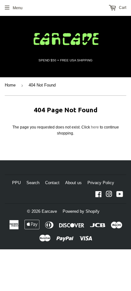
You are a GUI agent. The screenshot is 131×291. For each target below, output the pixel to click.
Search (32, 182)
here (95, 127)
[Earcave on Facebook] (98, 195)
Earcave (49, 211)
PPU (16, 182)
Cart (122, 7)
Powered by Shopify (81, 211)
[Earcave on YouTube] (119, 195)
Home (10, 85)
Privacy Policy (100, 182)
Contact (52, 182)
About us (73, 182)
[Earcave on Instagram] (109, 195)
